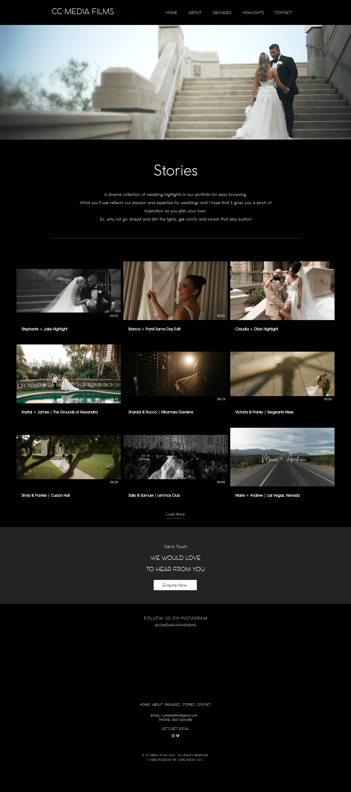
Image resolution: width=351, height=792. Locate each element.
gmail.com (190, 715)
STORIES (188, 704)
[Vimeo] (178, 736)
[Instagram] (173, 736)
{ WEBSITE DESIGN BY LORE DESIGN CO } (175, 759)
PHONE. (165, 719)
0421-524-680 (182, 720)
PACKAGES (172, 704)
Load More (175, 514)
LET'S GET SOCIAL (175, 728)
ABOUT (157, 704)
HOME (145, 704)
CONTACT (204, 704)
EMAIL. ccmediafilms (165, 715)
